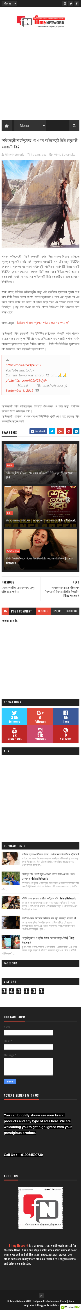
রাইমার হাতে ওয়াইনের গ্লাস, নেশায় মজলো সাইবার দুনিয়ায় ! (50, 854)
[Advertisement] (40, 75)
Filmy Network (18, 1245)
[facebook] (76, 3)
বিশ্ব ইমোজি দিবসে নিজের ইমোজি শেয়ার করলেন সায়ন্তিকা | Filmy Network (39, 560)
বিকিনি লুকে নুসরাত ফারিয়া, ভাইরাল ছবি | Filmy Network (49, 898)
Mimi (57, 154)
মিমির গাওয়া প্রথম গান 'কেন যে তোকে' (43, 322)
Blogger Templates (48, 1305)
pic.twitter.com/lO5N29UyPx (26, 380)
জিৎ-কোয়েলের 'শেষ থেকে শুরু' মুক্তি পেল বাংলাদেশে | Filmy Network (41, 520)
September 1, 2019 (19, 390)
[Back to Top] (41, 1295)
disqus (57, 611)
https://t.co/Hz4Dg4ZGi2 (23, 365)
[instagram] (64, 3)
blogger (43, 611)
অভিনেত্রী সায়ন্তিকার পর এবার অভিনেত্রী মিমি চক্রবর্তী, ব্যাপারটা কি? (39, 475)
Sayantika (69, 154)
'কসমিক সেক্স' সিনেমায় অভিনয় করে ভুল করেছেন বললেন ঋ (49, 918)
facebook (71, 611)
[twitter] (70, 3)
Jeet (9, 512)
